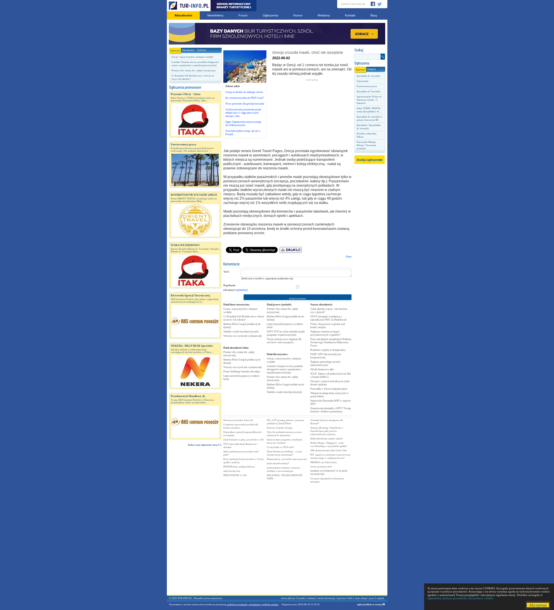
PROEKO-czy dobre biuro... (324, 462)
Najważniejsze (188, 50)
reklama (312, 598)
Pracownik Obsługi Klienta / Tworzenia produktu (366, 145)
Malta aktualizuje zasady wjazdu (326, 438)
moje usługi (361, 598)
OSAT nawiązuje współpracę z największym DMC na (328, 318)
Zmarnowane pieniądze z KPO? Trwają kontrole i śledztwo (330, 410)
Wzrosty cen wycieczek (242, 335)
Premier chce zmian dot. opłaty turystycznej (193, 70)
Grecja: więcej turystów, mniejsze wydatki (192, 57)
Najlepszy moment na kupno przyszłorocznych (325, 333)
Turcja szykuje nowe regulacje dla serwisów (284, 341)
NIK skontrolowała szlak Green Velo (328, 450)
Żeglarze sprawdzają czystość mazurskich (325, 363)
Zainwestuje (363, 81)
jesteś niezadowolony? (278, 463)
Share (349, 256)
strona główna (288, 598)
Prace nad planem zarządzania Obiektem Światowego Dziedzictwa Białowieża (330, 342)
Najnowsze (175, 50)
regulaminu (241, 289)
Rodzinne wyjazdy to (328, 349)
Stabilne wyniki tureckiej (240, 331)
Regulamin (229, 285)
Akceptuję (538, 605)
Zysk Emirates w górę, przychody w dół (243, 439)
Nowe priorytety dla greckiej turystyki (244, 103)
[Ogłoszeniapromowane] (195, 87)
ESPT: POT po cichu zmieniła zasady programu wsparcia (286, 333)
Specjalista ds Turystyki (368, 91)
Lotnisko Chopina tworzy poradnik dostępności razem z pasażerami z (285, 369)
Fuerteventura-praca (367, 86)
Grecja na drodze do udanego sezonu (244, 92)
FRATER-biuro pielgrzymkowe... (240, 466)
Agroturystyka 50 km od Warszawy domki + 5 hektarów (369, 99)
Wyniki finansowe (322, 369)
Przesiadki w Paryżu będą (328, 388)
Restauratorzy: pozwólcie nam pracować (287, 459)
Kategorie (371, 69)
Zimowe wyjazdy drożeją (279, 427)
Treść (226, 271)
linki (350, 598)
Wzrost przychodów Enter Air (238, 420)
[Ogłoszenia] (369, 63)
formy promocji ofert (321, 466)
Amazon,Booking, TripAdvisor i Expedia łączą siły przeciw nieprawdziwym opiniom (326, 430)
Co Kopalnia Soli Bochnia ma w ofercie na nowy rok (243, 318)
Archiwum (201, 50)
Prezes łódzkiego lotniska (241, 371)
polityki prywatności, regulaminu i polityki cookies (252, 604)
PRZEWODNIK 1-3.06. (235, 475)
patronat (341, 598)
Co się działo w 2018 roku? (280, 447)
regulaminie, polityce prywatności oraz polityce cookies (460, 598)
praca (371, 598)
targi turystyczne (231, 471)
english (380, 598)
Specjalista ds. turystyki (368, 76)
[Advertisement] (195, 522)
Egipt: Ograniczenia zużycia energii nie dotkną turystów (243, 123)
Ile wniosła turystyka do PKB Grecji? (244, 97)
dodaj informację (326, 598)
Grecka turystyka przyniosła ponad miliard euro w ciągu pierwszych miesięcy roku (243, 113)
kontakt (301, 598)
